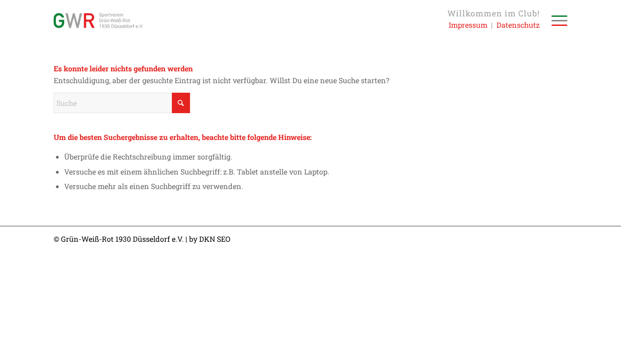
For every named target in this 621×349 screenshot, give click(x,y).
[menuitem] (556, 20)
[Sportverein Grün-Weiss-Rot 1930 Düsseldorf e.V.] (98, 20)
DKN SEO (214, 239)
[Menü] (556, 20)
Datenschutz (518, 25)
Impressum (468, 25)
